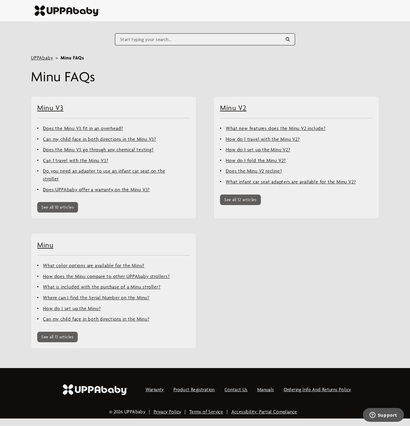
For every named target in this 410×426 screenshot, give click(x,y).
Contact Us (236, 389)
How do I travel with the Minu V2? (263, 139)
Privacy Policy (167, 412)
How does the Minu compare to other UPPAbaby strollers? (106, 276)
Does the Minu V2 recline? (254, 171)
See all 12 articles (240, 199)
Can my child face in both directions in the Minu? (96, 319)
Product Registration (194, 389)
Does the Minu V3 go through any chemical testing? (98, 150)
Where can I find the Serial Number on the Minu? (96, 298)
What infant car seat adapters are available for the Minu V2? (291, 182)
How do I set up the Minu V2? (258, 150)
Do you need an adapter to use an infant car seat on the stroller (104, 175)
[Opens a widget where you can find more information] (383, 415)
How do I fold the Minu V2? (256, 160)
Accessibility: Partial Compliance (264, 412)
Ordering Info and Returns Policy (317, 389)
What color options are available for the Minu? (93, 265)
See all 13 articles (57, 336)
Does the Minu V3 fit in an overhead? (83, 128)
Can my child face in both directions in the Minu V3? (99, 139)
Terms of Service (206, 412)
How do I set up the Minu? (72, 308)
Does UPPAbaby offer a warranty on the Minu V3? (96, 189)
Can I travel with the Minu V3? (75, 160)
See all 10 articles (57, 207)
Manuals (265, 389)
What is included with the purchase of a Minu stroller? (101, 287)
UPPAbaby (42, 58)
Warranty (155, 389)
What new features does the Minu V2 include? (275, 128)
